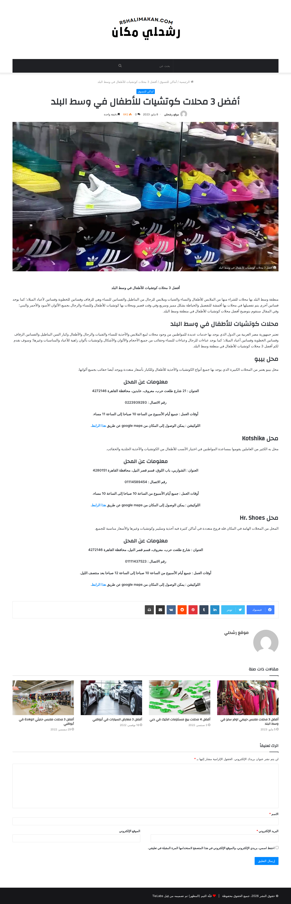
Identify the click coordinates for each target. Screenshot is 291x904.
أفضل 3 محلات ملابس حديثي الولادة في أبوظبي (46, 721)
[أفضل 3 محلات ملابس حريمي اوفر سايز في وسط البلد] (247, 697)
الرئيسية (185, 82)
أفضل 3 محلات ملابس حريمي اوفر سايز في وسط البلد (249, 721)
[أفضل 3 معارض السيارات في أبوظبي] (111, 697)
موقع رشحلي (171, 114)
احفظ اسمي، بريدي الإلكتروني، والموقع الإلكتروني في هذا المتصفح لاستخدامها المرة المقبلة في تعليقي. (211, 848)
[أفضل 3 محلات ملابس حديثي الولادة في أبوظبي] (43, 697)
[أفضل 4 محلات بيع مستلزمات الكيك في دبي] (179, 697)
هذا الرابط (99, 425)
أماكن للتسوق (168, 82)
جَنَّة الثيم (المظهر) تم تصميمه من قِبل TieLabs (182, 896)
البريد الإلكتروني (267, 831)
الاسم (273, 814)
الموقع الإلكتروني (129, 831)
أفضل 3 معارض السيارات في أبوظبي (117, 719)
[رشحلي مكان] (146, 27)
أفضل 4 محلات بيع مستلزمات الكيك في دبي (180, 719)
